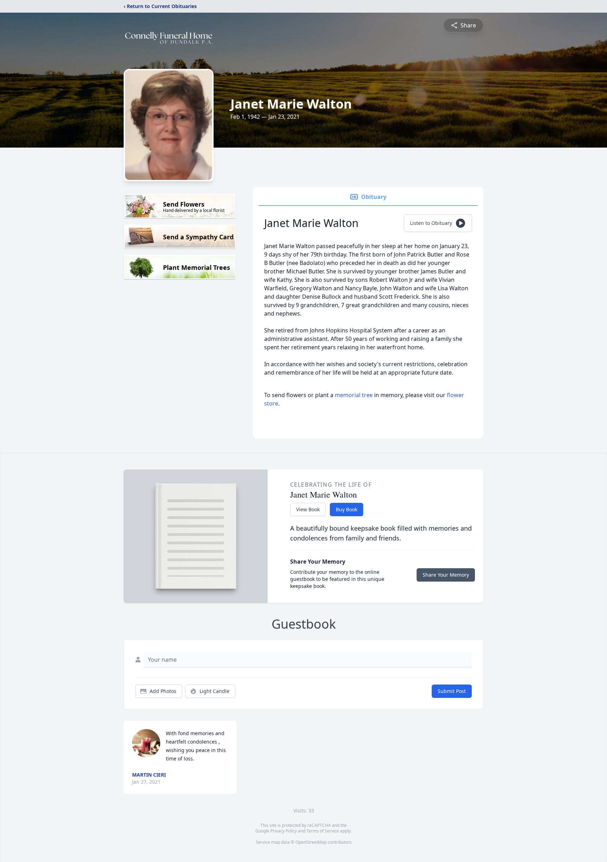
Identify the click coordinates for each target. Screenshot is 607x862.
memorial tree (354, 395)
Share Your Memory (446, 574)
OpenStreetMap (311, 842)
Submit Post (452, 691)
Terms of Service (322, 831)
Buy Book (346, 509)
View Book (308, 509)
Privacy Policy (283, 831)
